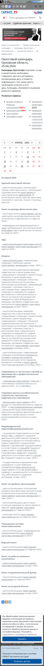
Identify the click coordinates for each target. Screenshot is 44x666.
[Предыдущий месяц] (4, 142)
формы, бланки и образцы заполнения (14, 104)
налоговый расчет (10, 517)
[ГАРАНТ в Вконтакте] (2, 6)
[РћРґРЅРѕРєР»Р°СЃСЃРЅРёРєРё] (6, 602)
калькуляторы (13, 110)
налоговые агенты (32, 244)
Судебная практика (22, 23)
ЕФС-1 (28, 386)
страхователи (9, 381)
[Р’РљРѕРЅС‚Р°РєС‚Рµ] (2, 602)
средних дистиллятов (22, 357)
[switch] (5, 18)
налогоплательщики (12, 244)
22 (5, 166)
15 (5, 161)
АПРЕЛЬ (19, 142)
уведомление (25, 195)
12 (28, 156)
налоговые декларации (12, 535)
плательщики (9, 402)
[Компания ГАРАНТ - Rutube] (24, 6)
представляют (27, 192)
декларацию (22, 265)
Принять (22, 639)
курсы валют (12, 113)
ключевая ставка (14, 116)
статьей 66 (24, 448)
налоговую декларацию (27, 246)
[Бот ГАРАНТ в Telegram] (17, 6)
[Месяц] (12, 142)
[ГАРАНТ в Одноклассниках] (21, 6)
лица (3, 228)
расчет (38, 213)
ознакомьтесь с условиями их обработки (19, 634)
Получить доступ (22, 661)
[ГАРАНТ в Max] (9, 6)
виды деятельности (25, 467)
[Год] (32, 142)
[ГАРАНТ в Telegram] (13, 6)
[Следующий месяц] (39, 142)
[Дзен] (6, 6)
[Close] (41, 648)
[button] (35, 6)
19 (28, 161)
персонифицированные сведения (26, 407)
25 (22, 166)
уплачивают (7, 230)
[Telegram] (9, 602)
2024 (27, 142)
